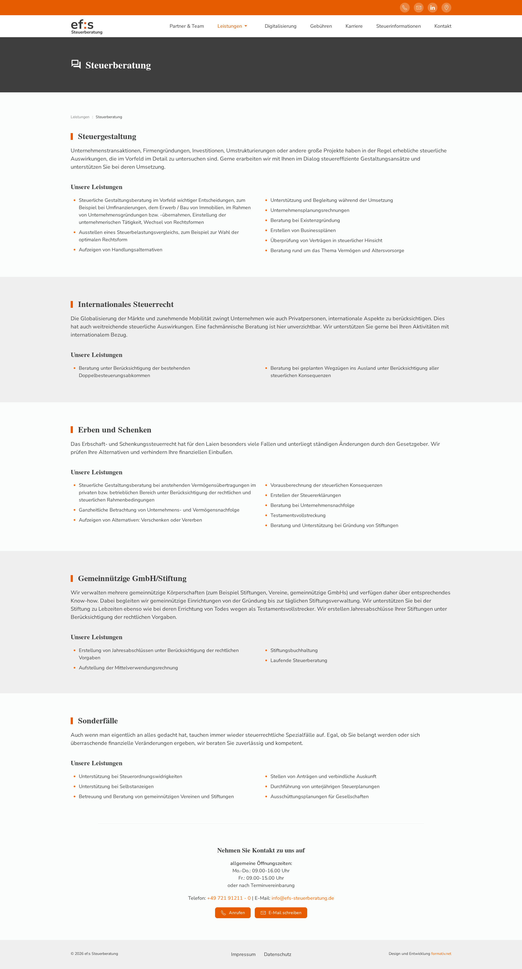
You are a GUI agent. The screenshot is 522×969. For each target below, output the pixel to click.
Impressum (243, 954)
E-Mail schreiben (285, 913)
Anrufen (237, 913)
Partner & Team (187, 26)
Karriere (354, 26)
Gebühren (321, 26)
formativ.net (441, 953)
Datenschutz (277, 954)
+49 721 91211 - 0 (229, 898)
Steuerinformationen (398, 26)
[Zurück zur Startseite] (86, 26)
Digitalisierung (281, 26)
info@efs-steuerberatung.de (303, 898)
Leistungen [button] (229, 26)
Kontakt (442, 26)
